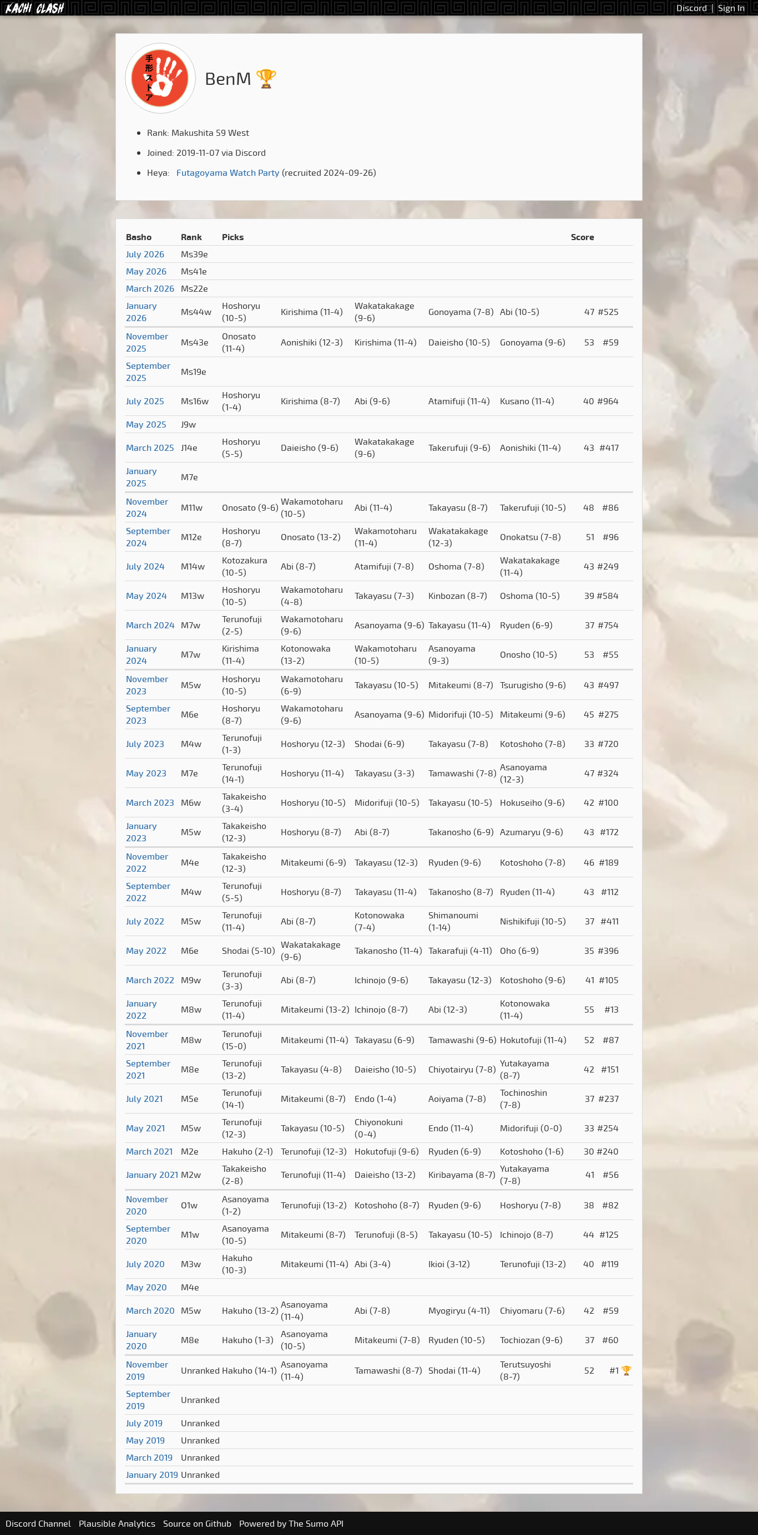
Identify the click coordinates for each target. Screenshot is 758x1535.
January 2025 (141, 477)
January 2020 (141, 1340)
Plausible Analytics (117, 1523)
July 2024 (145, 566)
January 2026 (141, 311)
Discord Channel (38, 1523)
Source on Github (197, 1523)
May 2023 (146, 773)
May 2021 (145, 1128)
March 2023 (150, 802)
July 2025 (145, 401)
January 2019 (152, 1474)
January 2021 (152, 1174)
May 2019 (145, 1440)
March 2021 (149, 1151)
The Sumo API (316, 1523)
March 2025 (150, 447)
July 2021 (144, 1098)
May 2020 (146, 1287)
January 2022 (141, 1009)
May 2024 (146, 595)
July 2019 (144, 1423)
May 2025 (146, 424)
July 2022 (145, 921)
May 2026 (146, 271)
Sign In (731, 8)
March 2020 (150, 1310)
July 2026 (145, 254)
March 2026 (150, 288)
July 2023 (145, 744)
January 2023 (141, 832)
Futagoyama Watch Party (228, 172)
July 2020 (145, 1264)
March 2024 (150, 625)
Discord (691, 8)
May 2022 (146, 950)
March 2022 (150, 980)
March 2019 (149, 1457)
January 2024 (141, 654)
